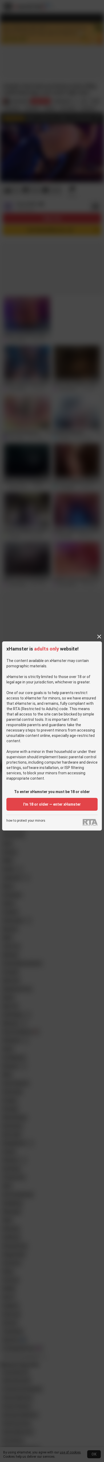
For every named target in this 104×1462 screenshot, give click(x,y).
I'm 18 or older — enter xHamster (52, 804)
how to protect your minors (25, 820)
